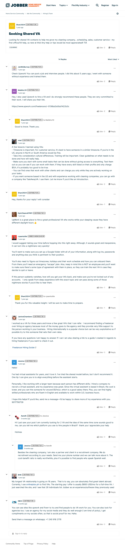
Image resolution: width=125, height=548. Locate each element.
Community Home (13, 544)
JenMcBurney (24, 67)
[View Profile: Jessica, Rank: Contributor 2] (14, 362)
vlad (19, 140)
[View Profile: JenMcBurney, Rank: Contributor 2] (14, 68)
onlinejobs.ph (32, 484)
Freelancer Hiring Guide (23, 347)
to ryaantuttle (49, 296)
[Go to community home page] (23, 5)
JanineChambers (25, 317)
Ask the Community (33, 13)
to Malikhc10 (48, 120)
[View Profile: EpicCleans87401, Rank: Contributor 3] (14, 214)
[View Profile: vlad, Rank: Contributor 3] (14, 141)
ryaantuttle (22, 236)
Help (54, 544)
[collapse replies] (6, 66)
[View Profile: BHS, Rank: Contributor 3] (14, 476)
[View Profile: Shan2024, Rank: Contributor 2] (12, 26)
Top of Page (28, 544)
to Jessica (44, 416)
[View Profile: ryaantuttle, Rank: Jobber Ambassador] (14, 237)
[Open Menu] (117, 13)
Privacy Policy (42, 544)
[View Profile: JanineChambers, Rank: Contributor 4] (14, 317)
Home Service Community (15, 13)
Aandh (23, 416)
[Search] (97, 5)
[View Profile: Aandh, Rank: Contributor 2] (17, 417)
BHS (19, 475)
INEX (20, 501)
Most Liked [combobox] (113, 59)
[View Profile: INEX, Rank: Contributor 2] (14, 502)
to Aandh (48, 446)
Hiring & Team (48, 13)
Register (105, 5)
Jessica (21, 361)
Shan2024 (20, 25)
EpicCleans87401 (25, 213)
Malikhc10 (22, 90)
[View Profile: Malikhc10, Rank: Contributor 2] (14, 91)
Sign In (115, 5)
